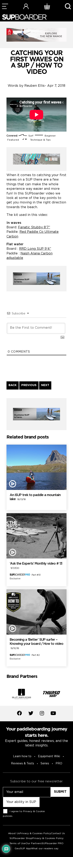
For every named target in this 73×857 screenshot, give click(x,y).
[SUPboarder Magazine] (24, 17)
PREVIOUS (28, 385)
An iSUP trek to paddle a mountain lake (35, 497)
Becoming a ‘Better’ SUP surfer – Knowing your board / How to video (36, 644)
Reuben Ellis (34, 85)
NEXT (45, 385)
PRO (59, 763)
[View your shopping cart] (47, 6)
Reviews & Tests (22, 763)
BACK (13, 385)
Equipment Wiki (49, 756)
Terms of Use (18, 843)
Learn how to (22, 756)
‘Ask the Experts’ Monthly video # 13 (36, 565)
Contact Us (58, 833)
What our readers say (44, 848)
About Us (14, 833)
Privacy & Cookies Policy (35, 833)
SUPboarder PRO (52, 843)
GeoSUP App (23, 848)
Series (45, 763)
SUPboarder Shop (21, 838)
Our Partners (34, 843)
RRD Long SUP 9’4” (35, 248)
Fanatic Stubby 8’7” (34, 227)
